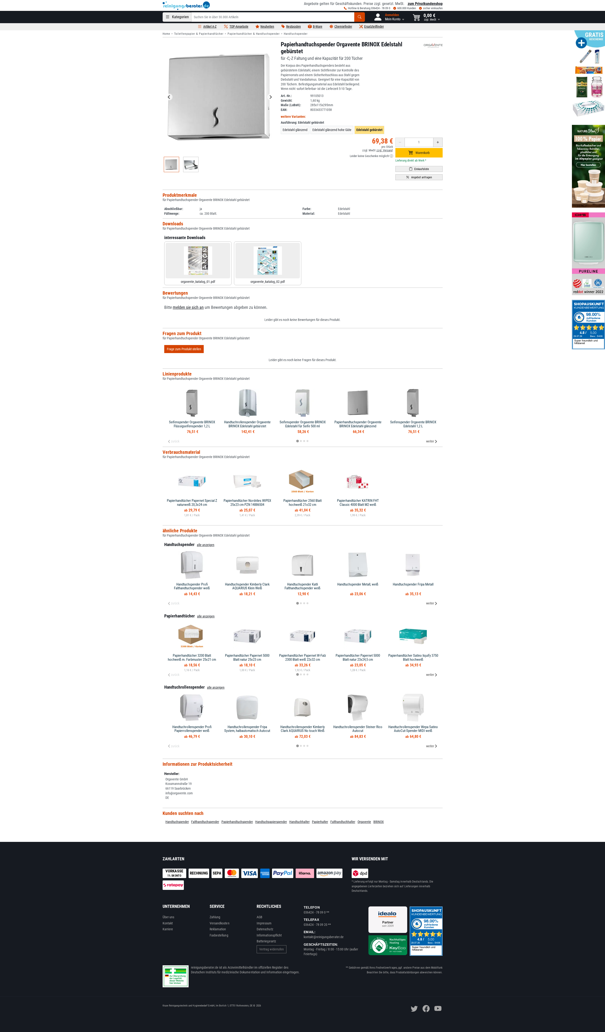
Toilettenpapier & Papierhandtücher (199, 33)
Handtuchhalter (299, 822)
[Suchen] (359, 17)
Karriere (168, 929)
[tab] (297, 441)
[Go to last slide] (169, 97)
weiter (430, 441)
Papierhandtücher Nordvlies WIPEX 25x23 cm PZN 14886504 (247, 503)
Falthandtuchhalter (342, 822)
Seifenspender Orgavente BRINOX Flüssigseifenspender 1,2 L (192, 424)
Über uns (168, 917)
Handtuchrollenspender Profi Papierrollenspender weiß (192, 729)
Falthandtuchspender (205, 822)
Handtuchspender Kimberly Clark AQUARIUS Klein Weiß (247, 586)
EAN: (284, 110)
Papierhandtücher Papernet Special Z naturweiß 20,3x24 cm (192, 503)
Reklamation (218, 929)
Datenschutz (265, 929)
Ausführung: (302, 122)
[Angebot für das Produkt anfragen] (419, 177)
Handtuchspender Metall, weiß (357, 584)
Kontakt (168, 923)
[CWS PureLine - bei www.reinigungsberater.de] (588, 253)
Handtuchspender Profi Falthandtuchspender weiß (192, 586)
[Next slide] (270, 97)
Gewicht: (286, 100)
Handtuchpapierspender (271, 822)
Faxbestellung (219, 935)
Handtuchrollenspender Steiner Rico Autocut (357, 729)
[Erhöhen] (438, 142)
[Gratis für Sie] (588, 75)
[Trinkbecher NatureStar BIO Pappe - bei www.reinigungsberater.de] (588, 166)
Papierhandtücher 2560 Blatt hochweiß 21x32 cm (302, 503)
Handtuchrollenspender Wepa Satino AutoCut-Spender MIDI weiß (413, 729)
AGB (259, 917)
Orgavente (364, 822)
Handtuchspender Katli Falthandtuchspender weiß (302, 586)
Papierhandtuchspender (237, 822)
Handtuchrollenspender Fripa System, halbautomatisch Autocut (247, 729)
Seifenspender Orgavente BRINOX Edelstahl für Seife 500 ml (303, 424)
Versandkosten (219, 923)
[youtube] (438, 1008)
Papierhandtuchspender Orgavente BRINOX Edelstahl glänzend (357, 424)
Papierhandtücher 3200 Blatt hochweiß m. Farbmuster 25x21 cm (192, 657)
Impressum (264, 923)
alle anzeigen (205, 545)
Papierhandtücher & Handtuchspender (254, 33)
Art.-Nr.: (286, 96)
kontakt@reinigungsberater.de (324, 937)
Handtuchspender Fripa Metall (413, 584)
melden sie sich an (188, 307)
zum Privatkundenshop (425, 3)
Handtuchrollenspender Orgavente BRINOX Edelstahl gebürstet (247, 424)
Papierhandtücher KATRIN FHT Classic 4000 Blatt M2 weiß (358, 503)
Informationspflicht (269, 935)
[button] (389, 17)
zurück (175, 441)
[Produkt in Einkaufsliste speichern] (419, 169)
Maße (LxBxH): (291, 105)
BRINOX (378, 822)
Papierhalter (320, 822)
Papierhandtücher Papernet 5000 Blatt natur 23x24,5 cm (358, 657)
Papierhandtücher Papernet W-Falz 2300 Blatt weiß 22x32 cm (302, 657)
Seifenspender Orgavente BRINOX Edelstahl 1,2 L (413, 424)
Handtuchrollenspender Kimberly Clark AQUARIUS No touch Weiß (302, 729)
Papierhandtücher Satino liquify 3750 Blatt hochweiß (413, 657)
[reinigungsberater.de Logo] (186, 5)
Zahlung (215, 917)
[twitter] (414, 1008)
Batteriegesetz (266, 941)
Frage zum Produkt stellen (184, 349)
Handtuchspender (296, 33)
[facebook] (426, 1008)
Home (166, 33)
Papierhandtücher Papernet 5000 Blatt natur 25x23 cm (247, 657)
